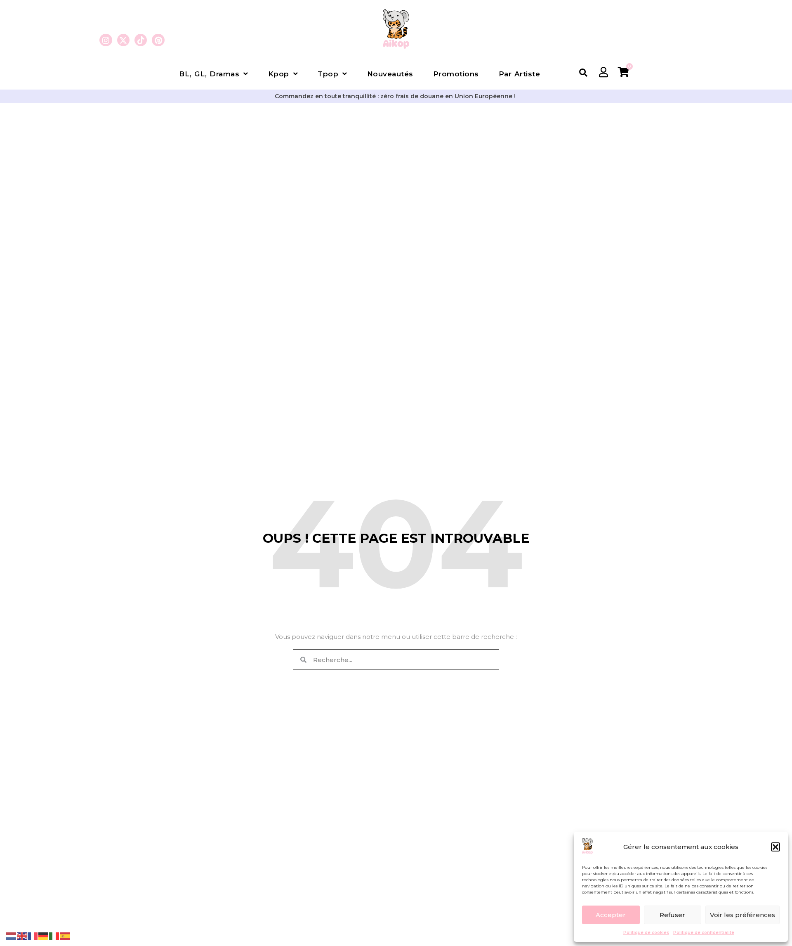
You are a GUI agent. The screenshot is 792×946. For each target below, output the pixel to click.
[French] (33, 935)
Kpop (278, 74)
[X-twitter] (123, 40)
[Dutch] (11, 935)
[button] (775, 847)
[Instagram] (105, 40)
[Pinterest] (158, 40)
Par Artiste (519, 74)
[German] (43, 935)
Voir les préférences (742, 915)
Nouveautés (390, 74)
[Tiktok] (140, 40)
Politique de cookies (646, 932)
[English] (22, 935)
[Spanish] (65, 935)
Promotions (456, 74)
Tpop (328, 74)
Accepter (611, 915)
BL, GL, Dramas (209, 74)
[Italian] (54, 935)
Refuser (672, 915)
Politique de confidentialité (703, 932)
